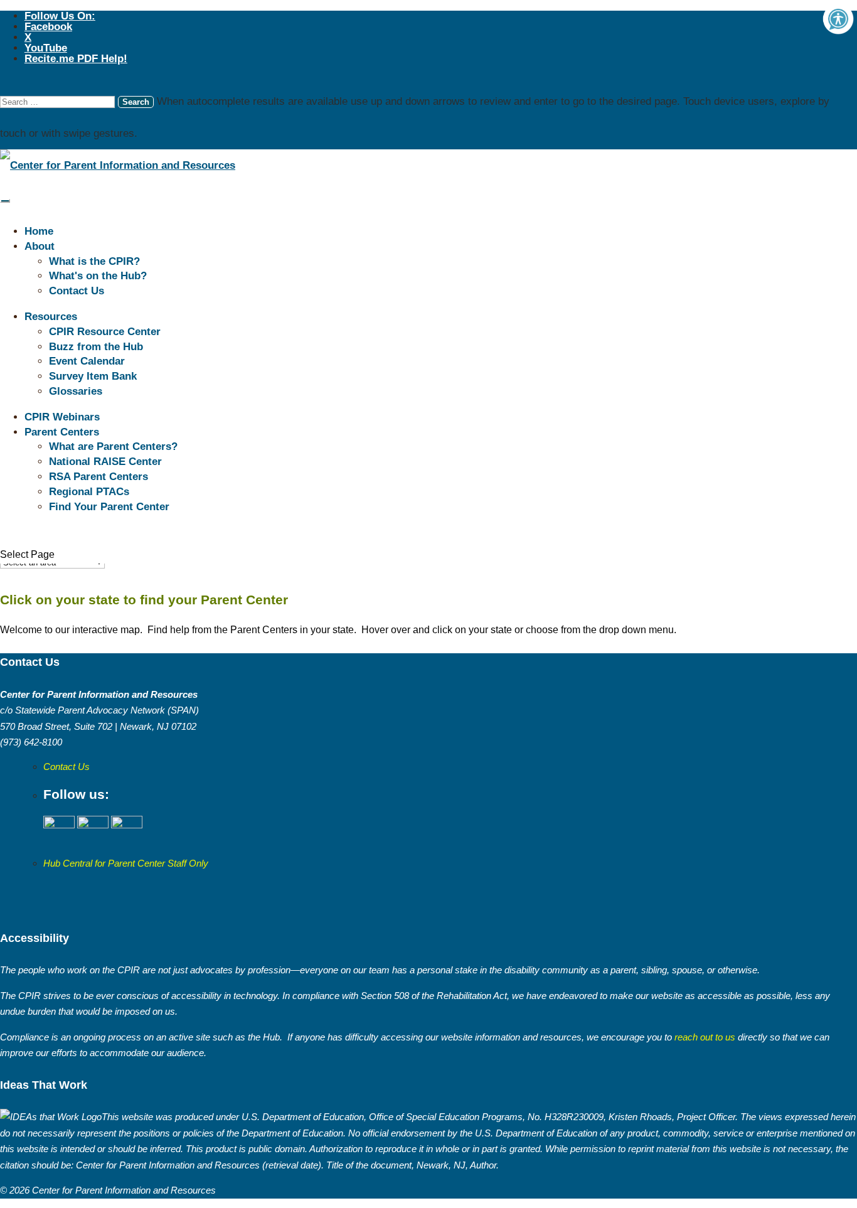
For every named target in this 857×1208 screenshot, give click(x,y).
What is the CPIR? (94, 261)
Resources (50, 317)
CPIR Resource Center (105, 332)
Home (38, 231)
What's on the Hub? (98, 276)
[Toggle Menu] (5, 201)
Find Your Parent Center (109, 507)
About (39, 246)
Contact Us (76, 291)
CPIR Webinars (62, 417)
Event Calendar (87, 361)
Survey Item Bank (93, 376)
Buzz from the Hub (96, 347)
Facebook (48, 27)
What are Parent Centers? (113, 446)
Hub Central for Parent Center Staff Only (125, 863)
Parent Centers (61, 432)
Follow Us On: (59, 16)
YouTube (45, 48)
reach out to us (703, 1037)
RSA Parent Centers (98, 477)
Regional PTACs (89, 492)
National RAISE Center (105, 462)
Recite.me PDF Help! (75, 59)
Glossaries (75, 391)
